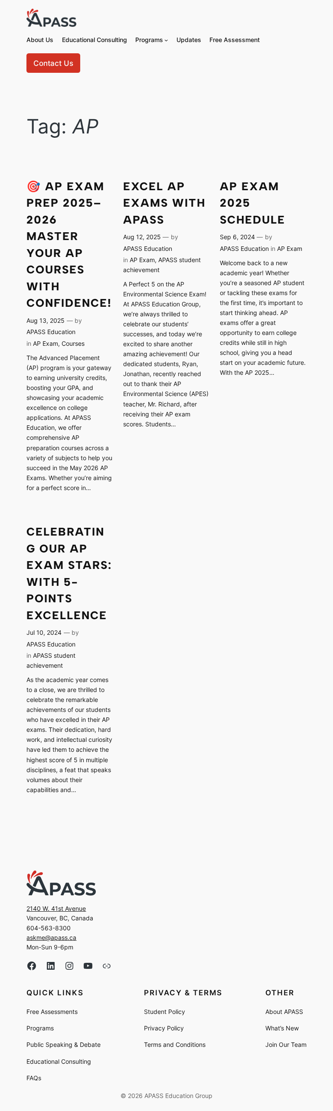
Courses (73, 343)
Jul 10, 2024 (44, 632)
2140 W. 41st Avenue (56, 908)
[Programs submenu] (166, 40)
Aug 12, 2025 (142, 236)
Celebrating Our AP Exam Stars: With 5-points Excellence (69, 573)
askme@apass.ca (51, 937)
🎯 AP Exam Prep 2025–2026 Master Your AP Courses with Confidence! (69, 245)
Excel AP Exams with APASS (164, 203)
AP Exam (45, 343)
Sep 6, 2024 (237, 236)
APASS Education (50, 331)
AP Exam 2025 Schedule (252, 203)
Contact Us (53, 63)
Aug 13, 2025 (45, 320)
